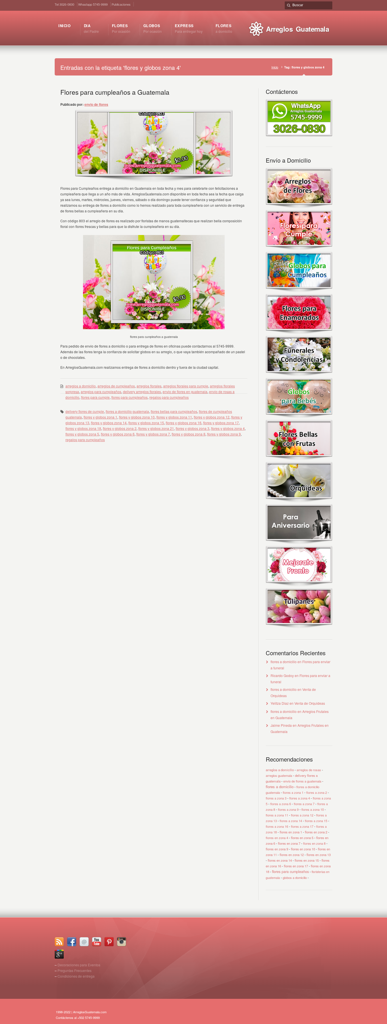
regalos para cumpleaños (169, 397)
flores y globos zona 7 (153, 434)
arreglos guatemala (279, 775)
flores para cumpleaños (129, 397)
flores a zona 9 (288, 809)
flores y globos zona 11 (174, 417)
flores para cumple (95, 397)
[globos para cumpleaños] (299, 291)
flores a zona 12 (302, 815)
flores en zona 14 (280, 860)
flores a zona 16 (277, 826)
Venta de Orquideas (309, 703)
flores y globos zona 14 (109, 422)
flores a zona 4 (299, 798)
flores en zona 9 (277, 849)
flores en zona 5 (302, 837)
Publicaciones (121, 4)
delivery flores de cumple (84, 411)
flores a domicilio (284, 661)
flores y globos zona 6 (118, 434)
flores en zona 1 (291, 832)
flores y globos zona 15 (146, 422)
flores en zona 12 (292, 854)
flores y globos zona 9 (224, 434)
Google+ (59, 954)
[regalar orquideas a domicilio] (299, 501)
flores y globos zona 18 (83, 428)
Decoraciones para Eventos (79, 964)
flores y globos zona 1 (100, 417)
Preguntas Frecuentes (75, 970)
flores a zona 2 (316, 792)
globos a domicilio (295, 877)
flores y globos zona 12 (211, 417)
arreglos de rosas (309, 770)
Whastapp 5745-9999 (93, 4)
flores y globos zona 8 (188, 434)
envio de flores (96, 104)
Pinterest (109, 941)
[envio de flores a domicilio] (299, 207)
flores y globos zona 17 (221, 422)
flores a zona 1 (293, 792)
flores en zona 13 (319, 854)
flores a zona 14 (291, 820)
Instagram (121, 941)
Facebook (71, 941)
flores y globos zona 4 (228, 428)
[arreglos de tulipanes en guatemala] (299, 627)
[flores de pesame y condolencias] (299, 375)
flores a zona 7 (304, 803)
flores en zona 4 (277, 837)
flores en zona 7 (289, 843)
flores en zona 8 (314, 843)
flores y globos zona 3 (192, 428)
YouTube (96, 941)
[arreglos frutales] (299, 459)
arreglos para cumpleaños (101, 391)
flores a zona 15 (316, 820)
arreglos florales (149, 385)
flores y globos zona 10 (137, 417)
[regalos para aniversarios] (299, 543)
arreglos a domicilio (80, 385)
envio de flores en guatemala (185, 391)
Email (84, 941)
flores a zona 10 (312, 809)
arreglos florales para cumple (185, 385)
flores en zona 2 (316, 832)
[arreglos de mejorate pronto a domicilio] (299, 585)
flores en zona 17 (296, 866)
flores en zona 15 (307, 860)
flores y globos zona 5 (82, 434)
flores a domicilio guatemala (127, 411)
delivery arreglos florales (142, 391)
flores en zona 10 (303, 849)
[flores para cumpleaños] (299, 249)
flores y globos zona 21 (156, 428)
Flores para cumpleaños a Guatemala (114, 91)
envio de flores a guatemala (302, 781)
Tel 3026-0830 (64, 4)
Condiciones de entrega (76, 976)
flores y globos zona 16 (183, 422)
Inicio (274, 67)
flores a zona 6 (280, 803)
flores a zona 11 (277, 815)
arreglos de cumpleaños (116, 385)
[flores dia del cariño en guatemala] (299, 333)
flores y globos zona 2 (120, 428)
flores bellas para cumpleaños (174, 411)
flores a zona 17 (302, 826)
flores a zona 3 (276, 798)
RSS (59, 941)
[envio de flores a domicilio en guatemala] (299, 134)
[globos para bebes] (299, 417)
